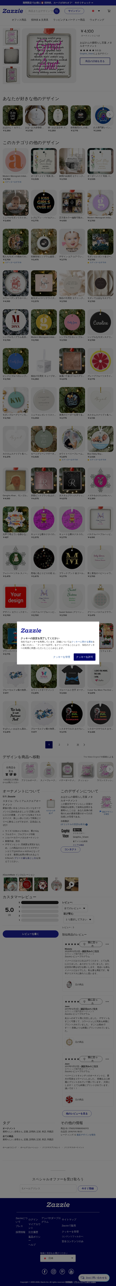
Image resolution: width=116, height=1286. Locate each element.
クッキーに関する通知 (82, 641)
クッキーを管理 (61, 657)
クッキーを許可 (84, 657)
